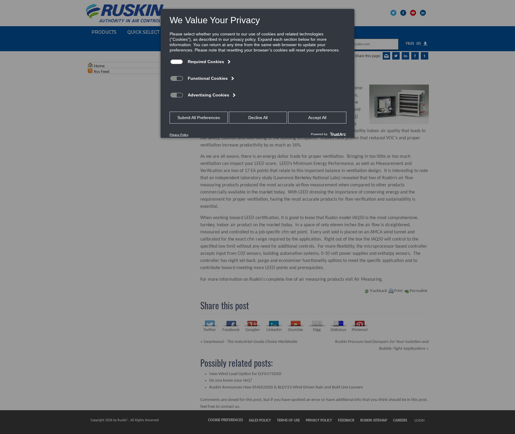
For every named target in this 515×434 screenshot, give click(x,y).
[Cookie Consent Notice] (257, 73)
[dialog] (257, 73)
